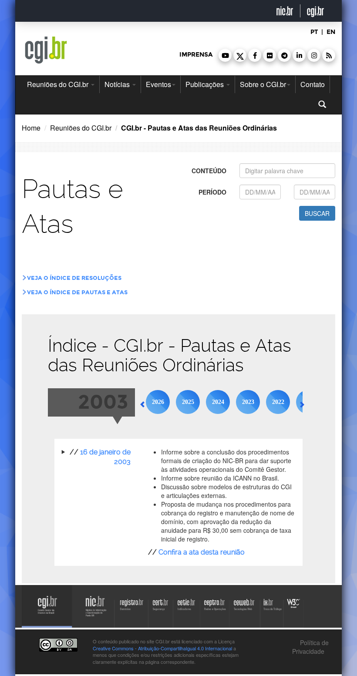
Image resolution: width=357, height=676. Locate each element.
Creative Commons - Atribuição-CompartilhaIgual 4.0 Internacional (162, 648)
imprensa (195, 54)
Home (31, 128)
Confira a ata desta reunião (201, 552)
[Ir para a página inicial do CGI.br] (46, 50)
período (212, 192)
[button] (225, 55)
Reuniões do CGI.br (58, 84)
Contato (312, 84)
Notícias (117, 84)
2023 (248, 402)
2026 (158, 402)
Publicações (205, 84)
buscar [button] (317, 213)
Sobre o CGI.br (263, 84)
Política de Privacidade (310, 647)
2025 (188, 402)
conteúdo (209, 170)
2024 (218, 402)
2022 (278, 402)
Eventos (158, 84)
